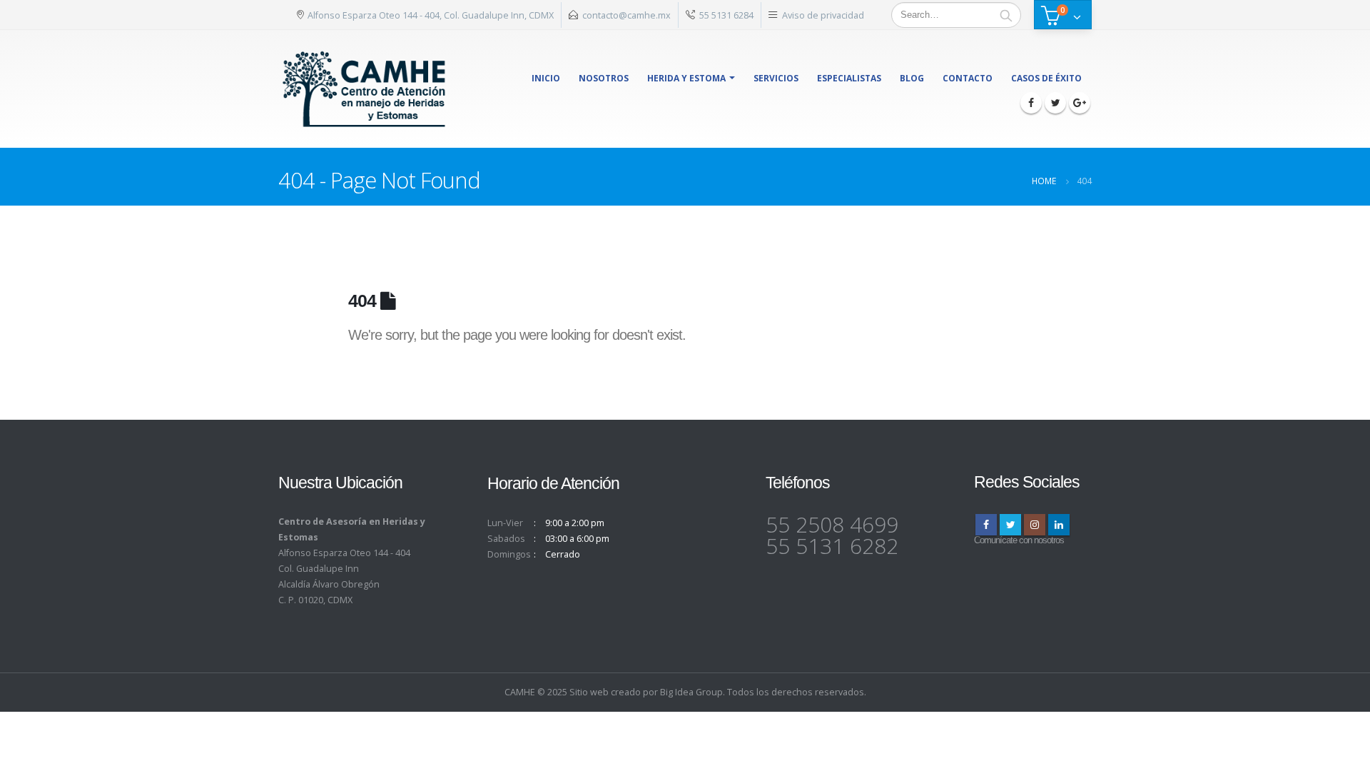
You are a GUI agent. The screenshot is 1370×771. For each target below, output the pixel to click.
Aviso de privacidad (823, 15)
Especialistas (849, 78)
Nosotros (604, 78)
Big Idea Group (691, 692)
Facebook (986, 524)
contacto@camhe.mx (626, 15)
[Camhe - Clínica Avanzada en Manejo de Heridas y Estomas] (364, 88)
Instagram (1034, 524)
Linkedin (1059, 524)
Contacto (968, 78)
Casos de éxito (1046, 78)
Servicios (776, 78)
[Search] (1006, 15)
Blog (912, 78)
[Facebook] (1031, 103)
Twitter (1010, 524)
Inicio (546, 78)
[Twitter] (1055, 103)
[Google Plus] (1079, 103)
